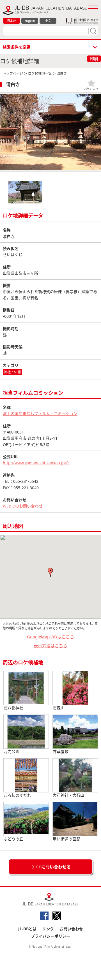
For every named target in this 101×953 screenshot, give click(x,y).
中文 (48, 20)
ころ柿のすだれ (17, 795)
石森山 (59, 707)
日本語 (11, 20)
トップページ (13, 73)
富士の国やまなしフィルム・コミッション (40, 413)
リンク (48, 928)
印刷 (94, 58)
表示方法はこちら (50, 645)
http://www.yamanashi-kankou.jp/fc (36, 462)
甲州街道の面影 (66, 838)
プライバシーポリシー (50, 936)
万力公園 (11, 751)
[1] (92, 30)
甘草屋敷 (60, 751)
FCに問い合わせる (53, 866)
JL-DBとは (27, 928)
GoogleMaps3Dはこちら (50, 636)
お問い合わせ (71, 928)
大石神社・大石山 (68, 795)
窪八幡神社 (13, 707)
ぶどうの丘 (13, 838)
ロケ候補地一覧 (40, 73)
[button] (50, 572)
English (29, 20)
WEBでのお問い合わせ (23, 506)
